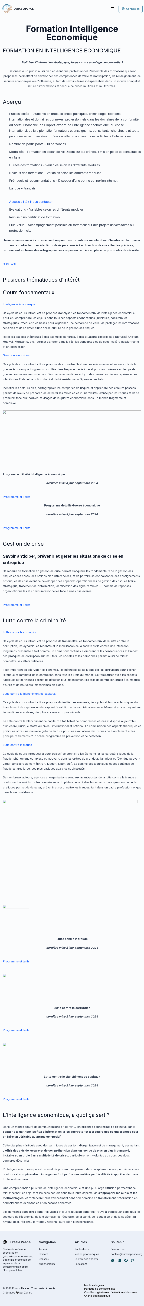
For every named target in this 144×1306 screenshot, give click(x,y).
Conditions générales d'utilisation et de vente (110, 1292)
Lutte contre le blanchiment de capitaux (29, 693)
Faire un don (118, 1249)
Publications (82, 1249)
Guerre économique (16, 355)
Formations (81, 1263)
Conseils (44, 1258)
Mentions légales (94, 1285)
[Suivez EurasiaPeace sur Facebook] (126, 1260)
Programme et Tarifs (16, 497)
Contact (43, 1254)
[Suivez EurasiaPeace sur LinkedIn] (119, 1260)
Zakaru (28, 1292)
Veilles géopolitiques (87, 1254)
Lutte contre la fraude (17, 745)
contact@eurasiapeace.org (126, 1254)
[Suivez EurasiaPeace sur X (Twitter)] (112, 1260)
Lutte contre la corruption (20, 632)
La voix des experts (86, 1258)
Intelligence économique (19, 304)
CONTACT (10, 264)
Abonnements (47, 1263)
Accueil (43, 1249)
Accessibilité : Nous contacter (31, 202)
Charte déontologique (97, 1295)
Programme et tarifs (16, 961)
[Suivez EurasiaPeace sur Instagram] (133, 1260)
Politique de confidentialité (99, 1288)
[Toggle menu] (112, 8)
